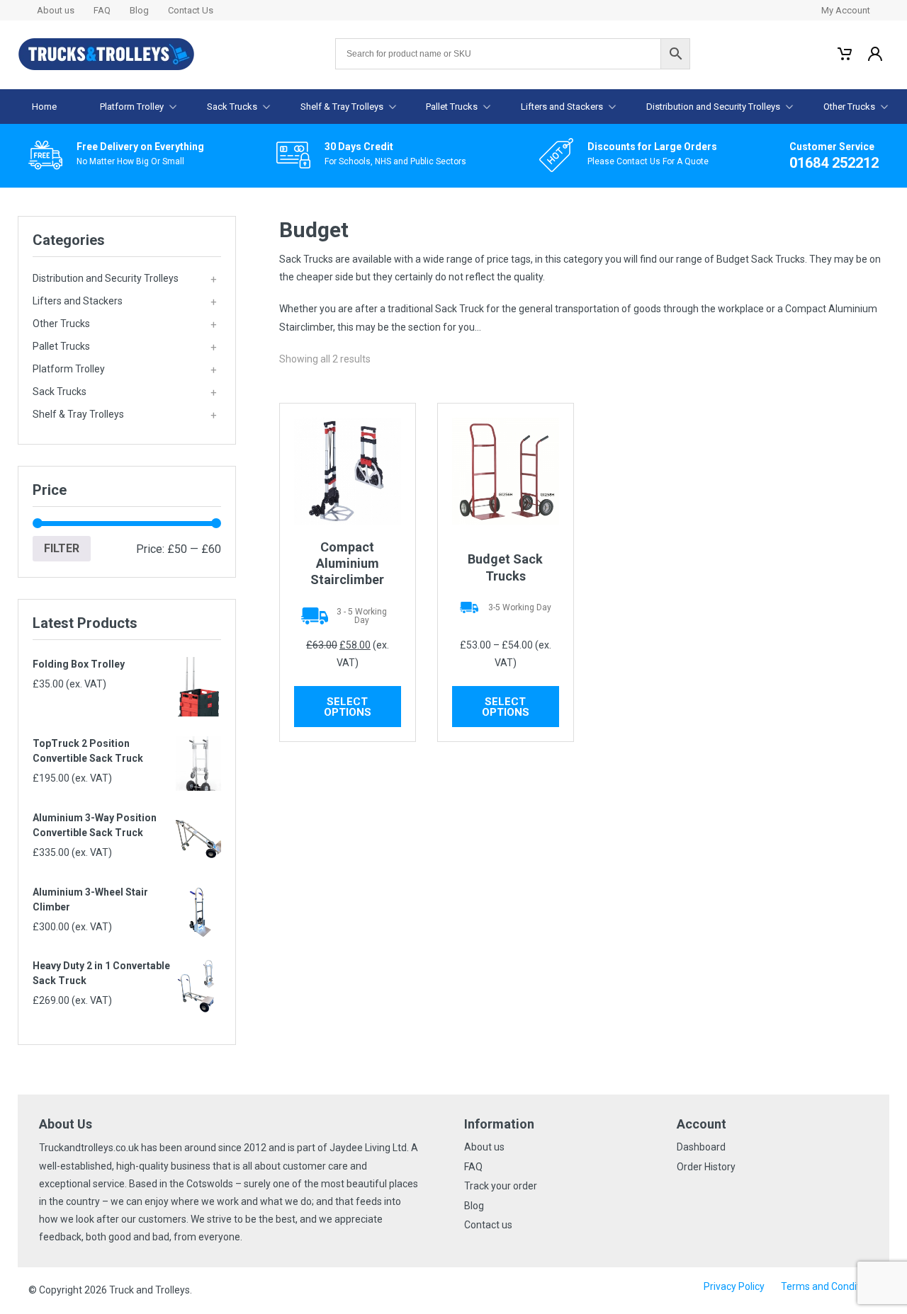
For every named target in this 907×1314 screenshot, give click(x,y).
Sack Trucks (232, 106)
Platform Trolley (132, 106)
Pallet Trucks (452, 106)
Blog (139, 10)
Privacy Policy (734, 1286)
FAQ (102, 10)
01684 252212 (834, 162)
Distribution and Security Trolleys (713, 106)
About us (55, 10)
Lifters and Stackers (562, 106)
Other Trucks (849, 106)
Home (44, 106)
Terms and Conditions (830, 1286)
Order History (706, 1166)
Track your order (500, 1186)
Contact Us (190, 10)
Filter (61, 548)
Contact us (488, 1224)
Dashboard (701, 1147)
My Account (845, 10)
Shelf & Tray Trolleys (341, 106)
